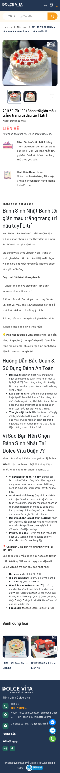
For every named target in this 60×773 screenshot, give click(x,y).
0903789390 (20, 708)
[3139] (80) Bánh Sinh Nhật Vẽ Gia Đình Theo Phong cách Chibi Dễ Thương (15, 663)
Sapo (20, 767)
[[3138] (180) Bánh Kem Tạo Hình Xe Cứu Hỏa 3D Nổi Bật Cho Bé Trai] (44, 647)
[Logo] (12, 4)
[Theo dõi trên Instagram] (5, 748)
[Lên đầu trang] (54, 767)
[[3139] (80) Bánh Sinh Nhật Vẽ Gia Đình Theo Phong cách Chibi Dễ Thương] (15, 647)
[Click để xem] (30, 63)
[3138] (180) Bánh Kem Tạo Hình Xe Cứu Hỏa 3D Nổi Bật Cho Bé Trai (44, 663)
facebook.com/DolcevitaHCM (38, 607)
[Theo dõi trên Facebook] (12, 748)
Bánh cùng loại (15, 623)
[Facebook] (52, 722)
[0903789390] (52, 739)
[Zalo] (52, 730)
